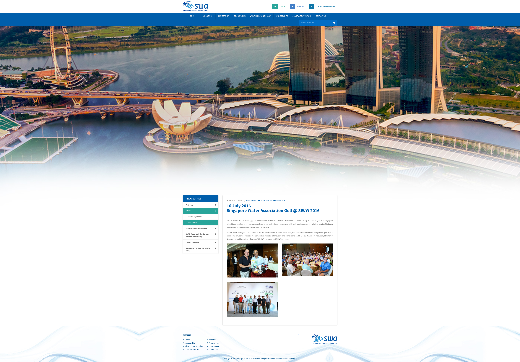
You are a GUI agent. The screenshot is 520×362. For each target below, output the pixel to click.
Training (189, 205)
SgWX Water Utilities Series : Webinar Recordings (197, 235)
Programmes (240, 16)
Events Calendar (192, 242)
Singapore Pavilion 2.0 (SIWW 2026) (198, 249)
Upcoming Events (195, 216)
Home (191, 16)
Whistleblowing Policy (260, 16)
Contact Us (321, 16)
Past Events (192, 222)
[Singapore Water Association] (195, 6)
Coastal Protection (301, 16)
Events (188, 211)
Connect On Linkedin (325, 6)
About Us (207, 16)
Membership (223, 16)
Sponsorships (282, 16)
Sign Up (300, 6)
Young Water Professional (196, 228)
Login (282, 6)
